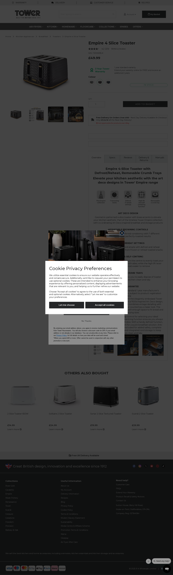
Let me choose (67, 305)
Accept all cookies (104, 305)
